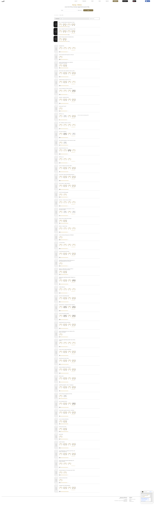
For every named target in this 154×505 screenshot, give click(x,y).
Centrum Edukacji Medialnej (63, 419)
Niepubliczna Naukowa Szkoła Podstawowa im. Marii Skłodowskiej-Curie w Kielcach (67, 261)
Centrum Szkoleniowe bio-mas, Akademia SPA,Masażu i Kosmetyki (66, 63)
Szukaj (88, 10)
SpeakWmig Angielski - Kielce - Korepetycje (66, 384)
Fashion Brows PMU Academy (64, 313)
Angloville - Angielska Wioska (64, 97)
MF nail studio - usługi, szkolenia (64, 183)
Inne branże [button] (124, 1)
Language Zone (61, 45)
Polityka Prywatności (131, 501)
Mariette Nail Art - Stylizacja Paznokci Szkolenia (67, 304)
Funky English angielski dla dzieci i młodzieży (66, 410)
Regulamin (130, 500)
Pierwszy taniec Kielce (62, 426)
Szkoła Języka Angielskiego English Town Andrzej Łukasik (67, 340)
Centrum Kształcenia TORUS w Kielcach (65, 88)
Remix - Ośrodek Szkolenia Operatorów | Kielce (66, 22)
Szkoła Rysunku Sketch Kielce (64, 358)
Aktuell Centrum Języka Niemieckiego (65, 218)
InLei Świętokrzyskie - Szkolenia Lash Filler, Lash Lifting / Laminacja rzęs (67, 451)
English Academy (62, 441)
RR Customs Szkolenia (62, 131)
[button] (134, 1)
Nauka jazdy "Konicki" (62, 106)
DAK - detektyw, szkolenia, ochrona (65, 122)
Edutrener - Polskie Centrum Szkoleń (65, 199)
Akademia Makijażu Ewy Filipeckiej (65, 367)
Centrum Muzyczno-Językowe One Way (65, 393)
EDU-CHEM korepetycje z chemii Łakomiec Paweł (67, 140)
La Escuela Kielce (62, 242)
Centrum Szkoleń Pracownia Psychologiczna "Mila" (66, 28)
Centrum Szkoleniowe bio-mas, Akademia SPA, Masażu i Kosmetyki (67, 332)
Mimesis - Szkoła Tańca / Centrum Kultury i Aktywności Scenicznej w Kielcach (66, 269)
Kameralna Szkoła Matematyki (64, 295)
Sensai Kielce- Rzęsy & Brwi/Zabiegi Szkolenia (66, 174)
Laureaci (130, 498)
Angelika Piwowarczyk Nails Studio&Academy (66, 36)
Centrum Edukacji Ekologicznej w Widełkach (66, 234)
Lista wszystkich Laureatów (132, 499)
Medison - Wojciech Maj (63, 226)
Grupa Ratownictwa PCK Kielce (64, 251)
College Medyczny (62, 286)
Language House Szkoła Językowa (64, 485)
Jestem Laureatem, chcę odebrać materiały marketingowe (145, 498)
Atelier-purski (61, 376)
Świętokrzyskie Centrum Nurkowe (64, 322)
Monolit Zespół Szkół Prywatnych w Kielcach (66, 54)
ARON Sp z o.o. (61, 113)
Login (148, 1)
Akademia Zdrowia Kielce (63, 477)
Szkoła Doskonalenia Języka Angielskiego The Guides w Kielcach (66, 461)
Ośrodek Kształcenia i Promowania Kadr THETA (67, 470)
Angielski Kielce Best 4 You (63, 148)
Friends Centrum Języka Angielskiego (65, 349)
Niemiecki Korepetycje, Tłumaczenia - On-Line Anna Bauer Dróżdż (66, 209)
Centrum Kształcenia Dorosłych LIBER (65, 165)
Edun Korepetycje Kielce (63, 401)
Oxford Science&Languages (63, 192)
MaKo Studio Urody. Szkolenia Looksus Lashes (67, 70)
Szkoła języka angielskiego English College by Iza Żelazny (67, 278)
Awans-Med (61, 434)
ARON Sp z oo (61, 156)
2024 (61, 18)
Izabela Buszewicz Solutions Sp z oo (65, 79)
